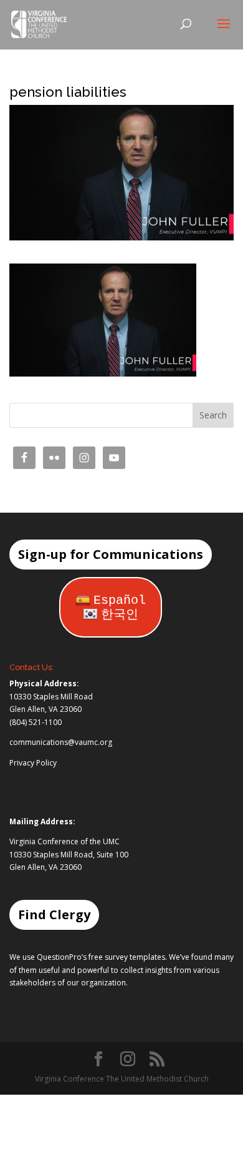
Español (119, 600)
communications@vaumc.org (60, 742)
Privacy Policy (33, 762)
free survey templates (126, 957)
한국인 (119, 615)
